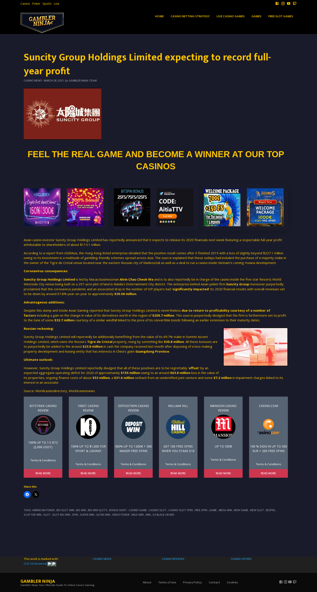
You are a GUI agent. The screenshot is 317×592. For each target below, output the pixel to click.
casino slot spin (180, 510)
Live (56, 3)
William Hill (178, 406)
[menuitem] (25, 3)
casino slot (157, 510)
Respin (270, 510)
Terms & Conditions (43, 460)
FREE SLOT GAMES (280, 16)
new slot (257, 510)
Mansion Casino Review (223, 408)
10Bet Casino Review (88, 408)
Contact (214, 582)
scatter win (32, 514)
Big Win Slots (97, 510)
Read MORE (43, 473)
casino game (138, 510)
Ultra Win (103, 514)
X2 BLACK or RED (163, 514)
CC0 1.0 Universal (35, 563)
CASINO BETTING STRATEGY (190, 16)
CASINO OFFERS (241, 559)
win (148, 514)
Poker (36, 3)
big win (81, 510)
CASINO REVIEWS (173, 559)
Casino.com (268, 406)
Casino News (33, 80)
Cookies (232, 582)
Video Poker (120, 514)
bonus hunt (118, 510)
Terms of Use (167, 582)
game (213, 510)
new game (241, 510)
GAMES (256, 16)
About (147, 582)
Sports (47, 3)
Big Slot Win (65, 510)
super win (87, 514)
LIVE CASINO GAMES (231, 16)
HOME (159, 16)
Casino (25, 3)
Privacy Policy (192, 582)
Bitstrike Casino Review (43, 408)
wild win (137, 514)
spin (75, 514)
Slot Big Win (61, 514)
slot (46, 514)
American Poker (43, 510)
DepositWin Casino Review (133, 408)
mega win (225, 510)
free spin (201, 510)
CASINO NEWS (102, 559)
